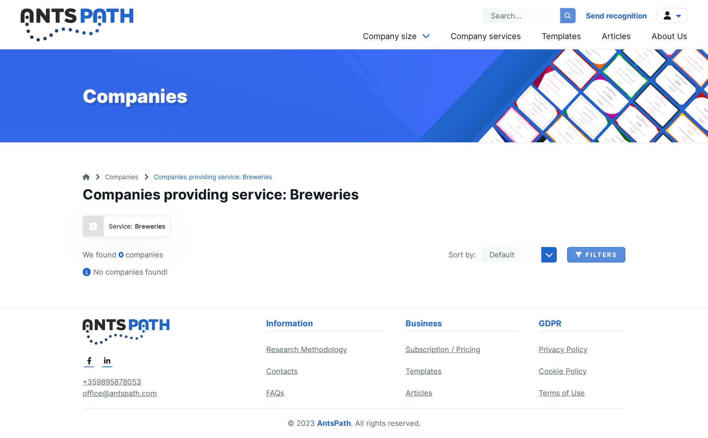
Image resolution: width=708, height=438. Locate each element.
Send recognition (616, 15)
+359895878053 (112, 382)
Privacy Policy (563, 349)
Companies (121, 177)
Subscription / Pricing (443, 349)
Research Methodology (306, 349)
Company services (486, 36)
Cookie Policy (563, 371)
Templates (561, 36)
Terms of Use (562, 393)
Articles (616, 36)
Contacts (282, 371)
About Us (669, 36)
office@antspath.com (120, 393)
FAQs (275, 393)
